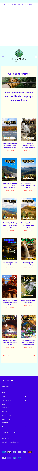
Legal (4, 426)
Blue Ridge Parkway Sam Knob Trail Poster (28, 225)
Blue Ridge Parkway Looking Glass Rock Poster (28, 185)
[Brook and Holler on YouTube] (12, 380)
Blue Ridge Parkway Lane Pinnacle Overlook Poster (10, 185)
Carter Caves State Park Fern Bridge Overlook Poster (28, 342)
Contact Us (5, 408)
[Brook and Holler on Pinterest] (3, 380)
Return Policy (6, 419)
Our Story (5, 411)
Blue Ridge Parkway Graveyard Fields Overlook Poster (10, 145)
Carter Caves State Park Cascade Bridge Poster (10, 342)
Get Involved (6, 415)
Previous (6, 356)
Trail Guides (6, 400)
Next (33, 356)
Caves (4, 404)
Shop (3, 396)
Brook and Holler (12, 433)
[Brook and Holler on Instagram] (8, 380)
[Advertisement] (19, 25)
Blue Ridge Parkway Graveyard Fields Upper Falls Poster (28, 145)
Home (3, 392)
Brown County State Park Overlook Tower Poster (10, 302)
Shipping (5, 423)
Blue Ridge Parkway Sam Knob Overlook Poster (10, 225)
